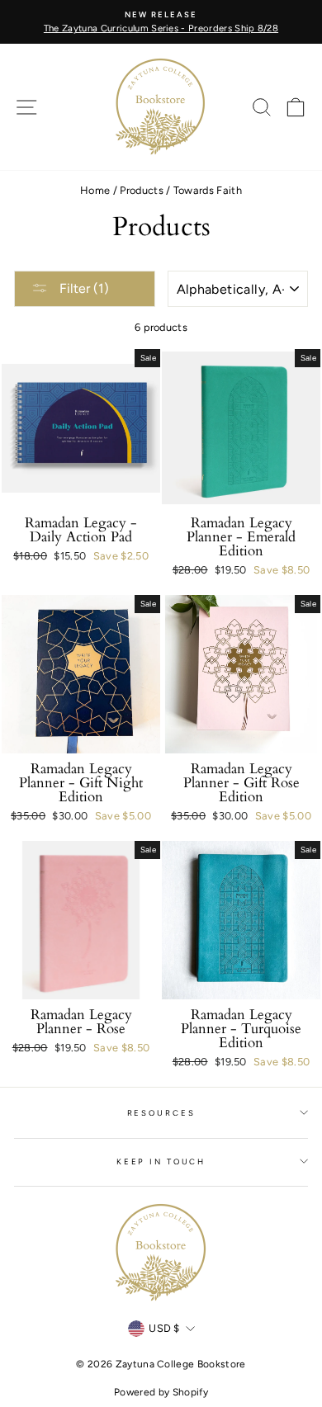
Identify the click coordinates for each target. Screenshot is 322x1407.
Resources (161, 1112)
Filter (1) (82, 288)
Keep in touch (161, 1161)
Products (141, 190)
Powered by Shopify (161, 1392)
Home (95, 190)
